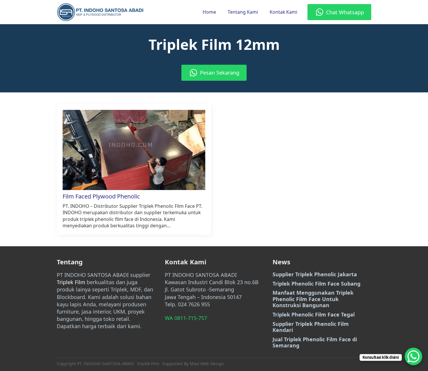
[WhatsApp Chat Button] (413, 356)
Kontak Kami (283, 12)
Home (209, 12)
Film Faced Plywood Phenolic (101, 196)
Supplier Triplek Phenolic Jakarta (315, 274)
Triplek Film (71, 282)
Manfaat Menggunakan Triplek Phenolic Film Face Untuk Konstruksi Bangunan (313, 299)
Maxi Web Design (207, 363)
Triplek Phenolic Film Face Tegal (314, 315)
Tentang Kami (243, 12)
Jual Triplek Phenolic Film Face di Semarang (315, 342)
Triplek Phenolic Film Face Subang (316, 284)
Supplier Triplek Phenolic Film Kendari (311, 327)
